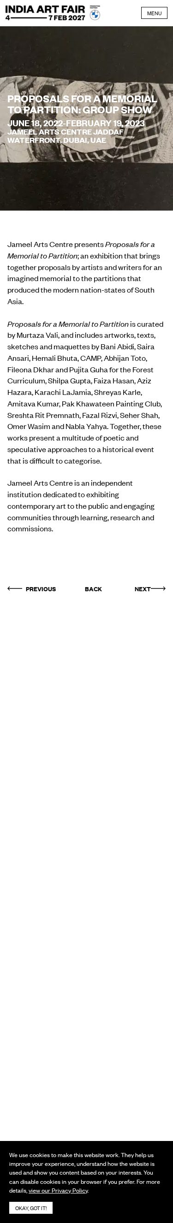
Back (93, 588)
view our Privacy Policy (58, 1190)
